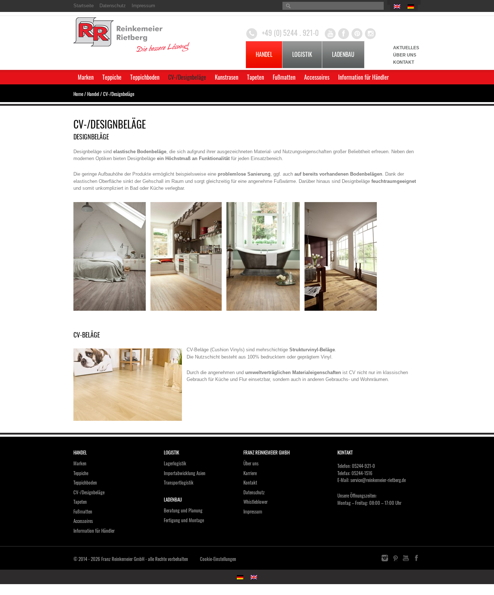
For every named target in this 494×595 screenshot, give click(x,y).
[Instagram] (370, 33)
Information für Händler (363, 77)
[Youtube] (330, 33)
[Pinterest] (357, 33)
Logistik (302, 54)
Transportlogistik (178, 482)
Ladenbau (343, 54)
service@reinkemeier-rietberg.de (378, 479)
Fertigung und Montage (184, 520)
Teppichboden (144, 77)
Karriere (250, 473)
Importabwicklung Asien (184, 473)
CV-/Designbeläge (187, 77)
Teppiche (112, 77)
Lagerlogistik (175, 463)
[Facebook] (343, 33)
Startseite (83, 5)
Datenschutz (112, 5)
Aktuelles (406, 47)
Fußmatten (284, 77)
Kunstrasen (226, 77)
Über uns (404, 55)
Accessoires (316, 77)
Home (78, 93)
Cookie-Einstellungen (218, 558)
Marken (86, 77)
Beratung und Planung (183, 510)
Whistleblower (255, 501)
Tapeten (255, 77)
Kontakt (403, 62)
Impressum (143, 5)
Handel (264, 54)
